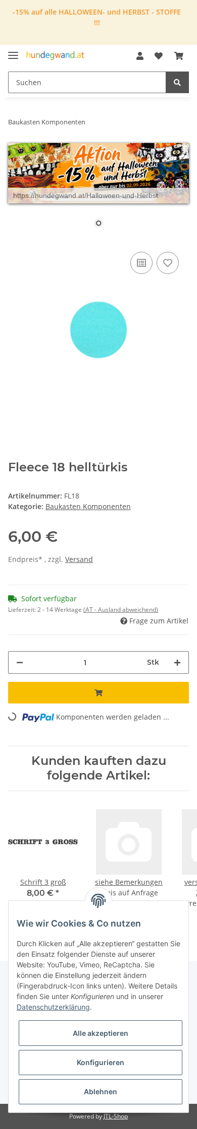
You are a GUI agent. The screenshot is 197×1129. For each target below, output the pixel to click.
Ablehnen (100, 1091)
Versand (79, 559)
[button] (140, 56)
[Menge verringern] (20, 662)
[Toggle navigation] (13, 51)
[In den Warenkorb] (98, 692)
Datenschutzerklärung (53, 1007)
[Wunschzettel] (158, 56)
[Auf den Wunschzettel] (168, 263)
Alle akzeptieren (100, 1033)
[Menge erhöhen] (177, 662)
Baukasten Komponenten (88, 506)
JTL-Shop (116, 1116)
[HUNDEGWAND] (55, 56)
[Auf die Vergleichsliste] (141, 263)
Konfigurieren (100, 1062)
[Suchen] (177, 82)
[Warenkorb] (179, 56)
